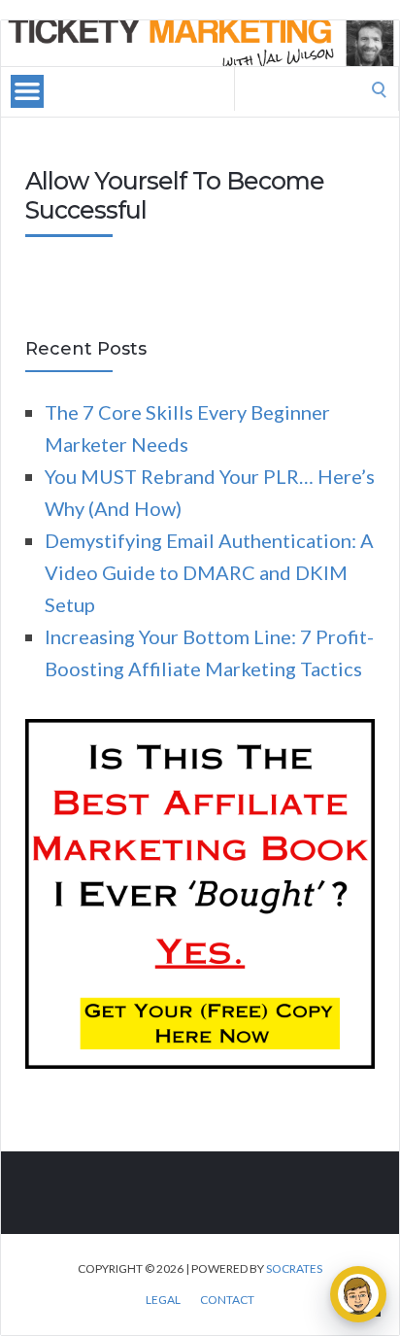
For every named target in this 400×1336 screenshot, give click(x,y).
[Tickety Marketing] (200, 43)
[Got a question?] (358, 1294)
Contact (227, 1300)
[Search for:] (316, 86)
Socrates (294, 1268)
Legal (163, 1300)
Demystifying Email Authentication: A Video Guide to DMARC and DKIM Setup (209, 572)
